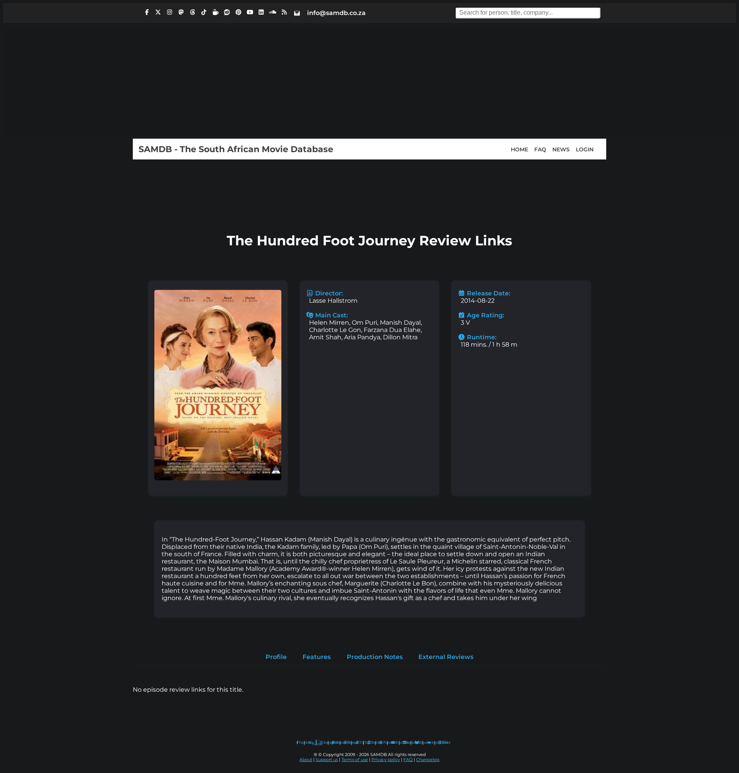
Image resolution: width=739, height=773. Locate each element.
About (305, 759)
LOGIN (585, 149)
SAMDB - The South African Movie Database (236, 149)
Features (317, 657)
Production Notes (375, 657)
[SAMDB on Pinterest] (238, 12)
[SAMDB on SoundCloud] (273, 12)
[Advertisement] (369, 81)
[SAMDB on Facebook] (146, 12)
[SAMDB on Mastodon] (181, 12)
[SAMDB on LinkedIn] (261, 12)
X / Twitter (312, 742)
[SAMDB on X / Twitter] (158, 12)
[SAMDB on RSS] (284, 12)
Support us (327, 759)
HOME (519, 149)
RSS (442, 742)
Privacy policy (385, 759)
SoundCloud (428, 742)
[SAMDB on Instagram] (169, 12)
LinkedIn (406, 742)
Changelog (428, 759)
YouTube (393, 742)
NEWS (561, 149)
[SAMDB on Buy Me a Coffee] (215, 12)
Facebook (300, 742)
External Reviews (445, 657)
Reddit (371, 742)
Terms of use (354, 759)
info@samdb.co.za (336, 13)
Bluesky (417, 742)
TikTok (359, 742)
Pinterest (383, 742)
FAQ (540, 149)
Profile (276, 657)
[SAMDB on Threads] (192, 12)
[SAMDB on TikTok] (204, 12)
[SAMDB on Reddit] (227, 12)
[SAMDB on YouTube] (249, 12)
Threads (347, 742)
